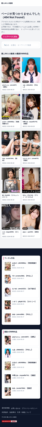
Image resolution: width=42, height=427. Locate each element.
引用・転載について (24, 412)
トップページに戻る (10, 36)
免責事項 (12, 412)
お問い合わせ (15, 408)
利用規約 (5, 412)
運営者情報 (6, 408)
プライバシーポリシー (29, 408)
